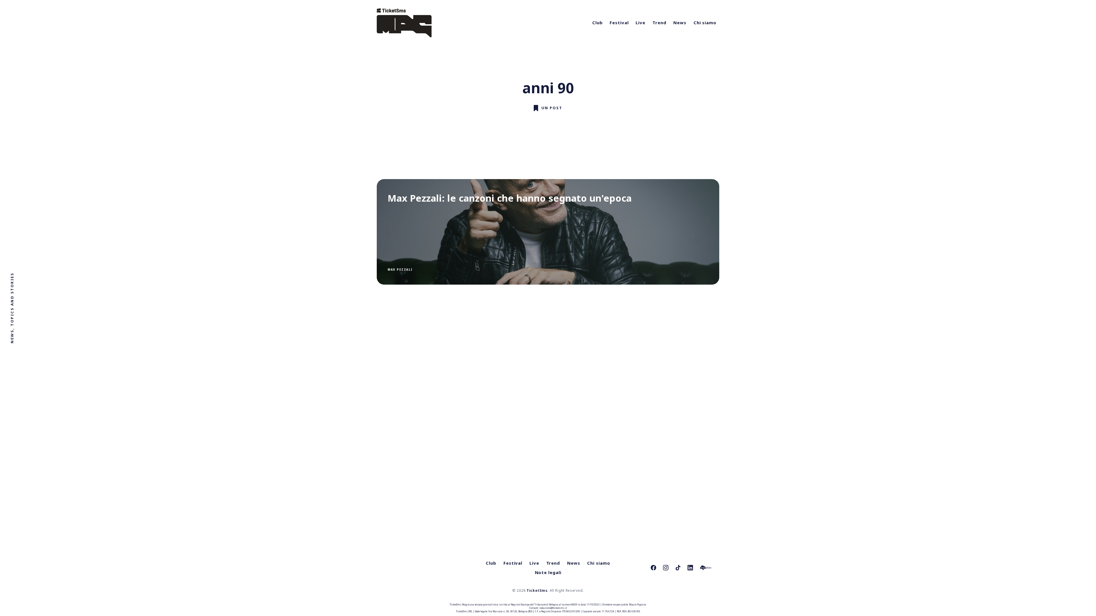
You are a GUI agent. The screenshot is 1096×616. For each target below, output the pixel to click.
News (679, 22)
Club (597, 22)
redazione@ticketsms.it (553, 607)
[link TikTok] (678, 567)
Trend (659, 22)
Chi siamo (705, 22)
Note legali (548, 572)
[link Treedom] (706, 567)
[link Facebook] (653, 567)
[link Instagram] (665, 567)
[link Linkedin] (690, 567)
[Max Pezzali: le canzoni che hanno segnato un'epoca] (548, 232)
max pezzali (400, 269)
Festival (619, 22)
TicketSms (537, 590)
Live (640, 22)
